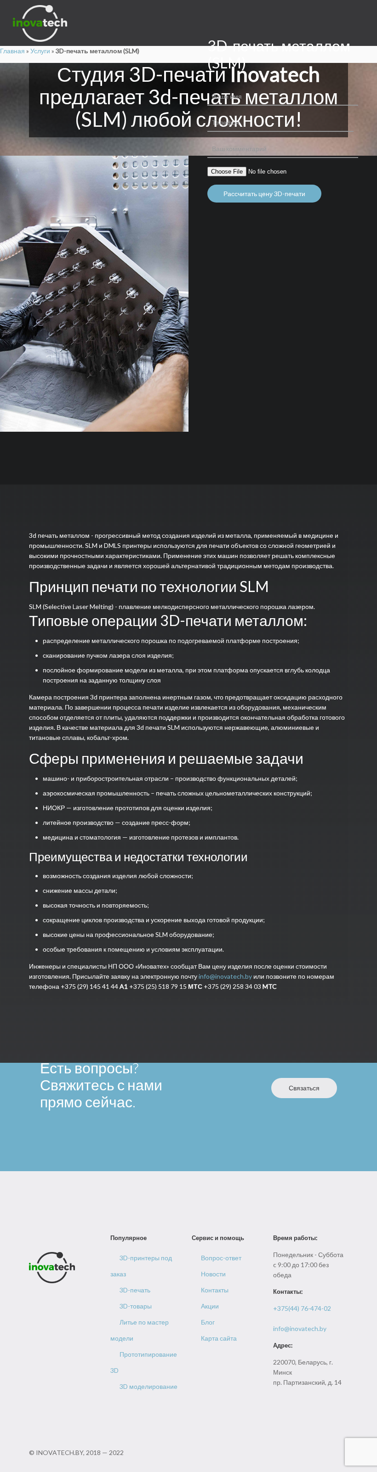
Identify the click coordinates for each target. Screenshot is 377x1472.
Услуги (40, 51)
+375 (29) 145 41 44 (94, 986)
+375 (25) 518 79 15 (165, 986)
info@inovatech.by (225, 976)
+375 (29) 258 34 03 (240, 986)
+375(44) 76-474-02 (302, 1308)
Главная (12, 51)
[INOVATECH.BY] (40, 23)
